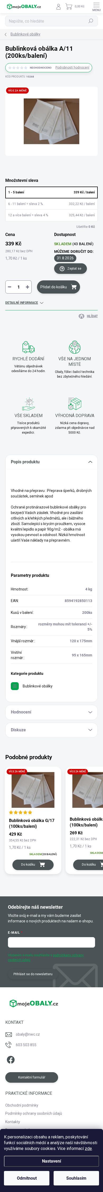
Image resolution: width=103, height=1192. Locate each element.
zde (88, 1148)
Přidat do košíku (53, 287)
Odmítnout (27, 1178)
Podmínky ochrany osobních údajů (33, 1113)
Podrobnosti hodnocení (72, 67)
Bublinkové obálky (38, 686)
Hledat (91, 21)
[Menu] (96, 6)
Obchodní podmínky (21, 1105)
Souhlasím (76, 1178)
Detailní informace (21, 303)
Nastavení (51, 1161)
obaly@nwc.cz (28, 1034)
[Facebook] (10, 1058)
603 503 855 (26, 1045)
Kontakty (12, 1122)
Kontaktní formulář (31, 1077)
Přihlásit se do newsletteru (33, 974)
